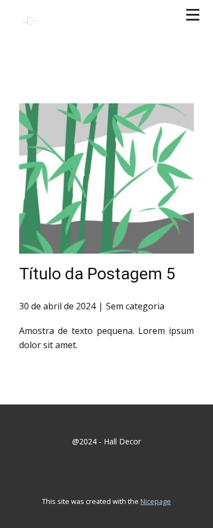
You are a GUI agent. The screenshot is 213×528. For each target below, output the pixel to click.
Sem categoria (135, 306)
